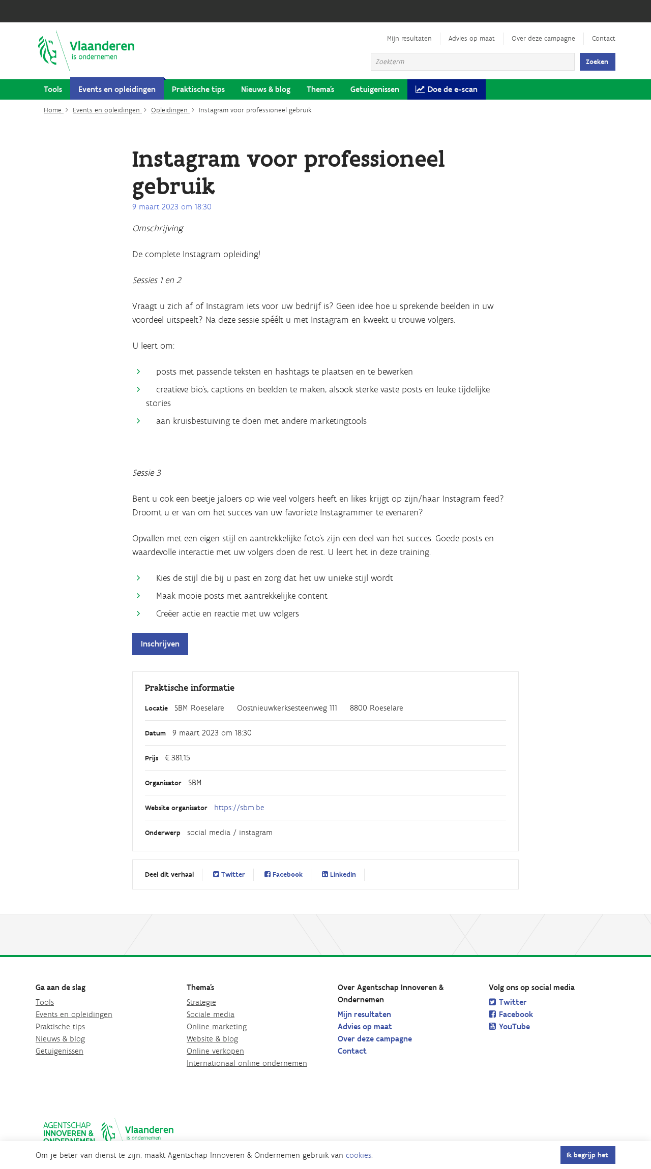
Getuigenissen (374, 89)
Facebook (287, 874)
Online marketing (217, 1026)
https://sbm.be (239, 807)
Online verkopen (215, 1051)
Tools (53, 89)
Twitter (232, 874)
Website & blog (212, 1038)
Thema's (320, 89)
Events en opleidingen (117, 89)
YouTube (514, 1026)
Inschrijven (160, 644)
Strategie (201, 1002)
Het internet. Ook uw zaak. (86, 50)
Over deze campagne (543, 38)
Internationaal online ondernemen (247, 1063)
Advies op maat (472, 38)
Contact (603, 38)
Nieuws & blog (265, 89)
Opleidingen (170, 110)
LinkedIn (342, 874)
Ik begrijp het (587, 1155)
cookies (358, 1155)
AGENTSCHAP (108, 1133)
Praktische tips (198, 89)
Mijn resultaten (409, 38)
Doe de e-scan (453, 89)
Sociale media (210, 1014)
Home (54, 110)
